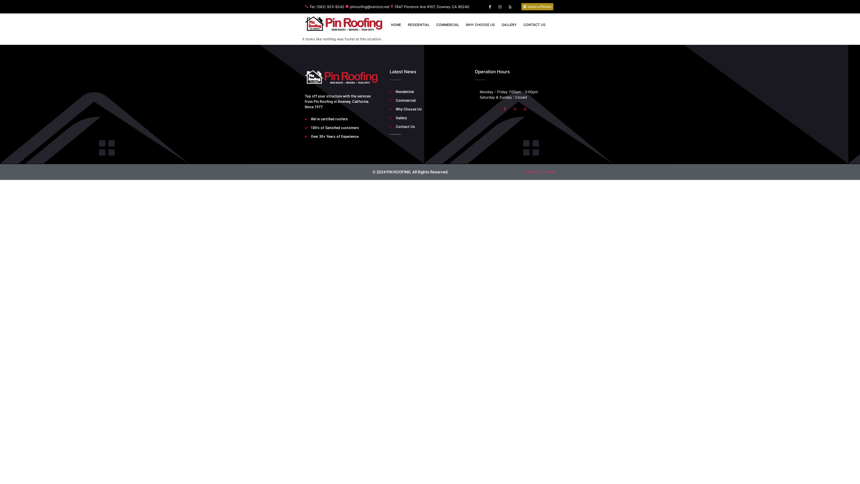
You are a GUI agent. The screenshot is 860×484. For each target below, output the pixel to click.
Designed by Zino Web (540, 172)
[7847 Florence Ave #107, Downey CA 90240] (431, 6)
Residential (419, 25)
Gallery (509, 25)
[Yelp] (525, 109)
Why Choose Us (480, 25)
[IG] (500, 6)
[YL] (510, 6)
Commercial (447, 25)
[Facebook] (490, 6)
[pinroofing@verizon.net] (368, 6)
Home (396, 25)
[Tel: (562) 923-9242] (325, 6)
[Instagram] (515, 109)
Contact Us (534, 25)
